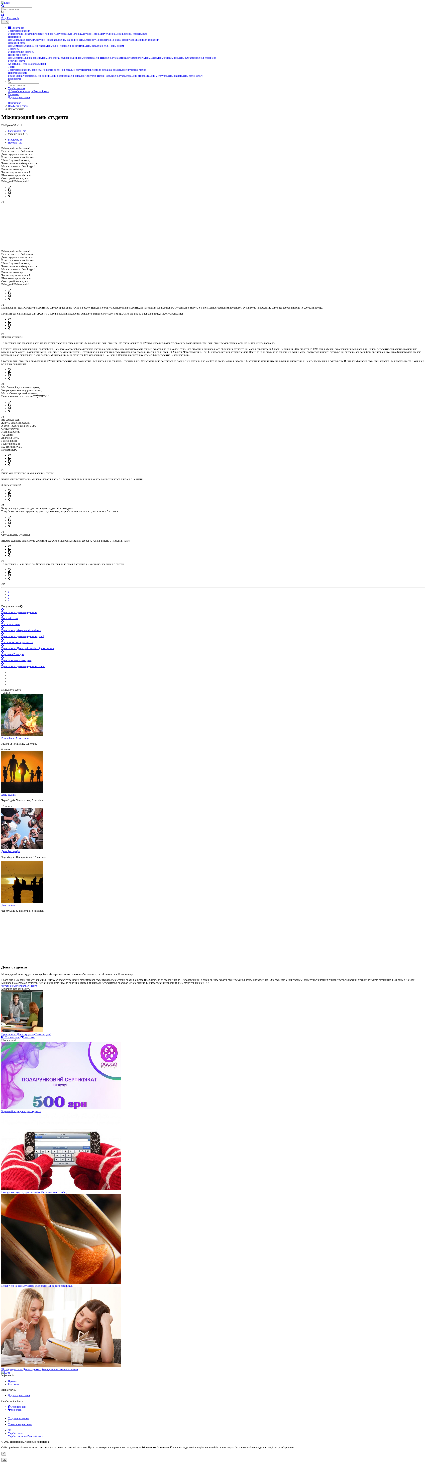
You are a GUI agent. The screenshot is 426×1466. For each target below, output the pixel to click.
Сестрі (134, 33)
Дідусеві (60, 33)
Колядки (41, 63)
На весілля (28, 39)
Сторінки (13, 94)
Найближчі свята (17, 72)
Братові (126, 33)
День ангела (15, 39)
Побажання (136, 39)
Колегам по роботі (45, 33)
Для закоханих (151, 39)
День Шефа (150, 57)
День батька (26, 45)
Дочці (118, 33)
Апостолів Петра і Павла (22, 63)
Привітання (17, 27)
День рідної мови (56, 45)
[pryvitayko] (5, 1372)
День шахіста (174, 75)
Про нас (12, 1381)
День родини (43, 75)
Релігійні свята (16, 60)
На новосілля (103, 39)
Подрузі (142, 33)
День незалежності (95, 45)
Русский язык (40, 91)
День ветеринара (206, 57)
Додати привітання (19, 97)
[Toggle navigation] (5, 22)
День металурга (158, 75)
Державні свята (16, 42)
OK (4, 1460)
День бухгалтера (187, 57)
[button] (19, 985)
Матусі (103, 33)
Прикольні (29, 33)
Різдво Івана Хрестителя (22, 75)
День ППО (100, 57)
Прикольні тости (50, 69)
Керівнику (90, 39)
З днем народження (19, 30)
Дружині (87, 33)
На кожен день (75, 39)
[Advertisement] (101, 226)
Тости (11, 66)
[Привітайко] (5, 2)
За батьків (104, 69)
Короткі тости (128, 69)
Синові (111, 33)
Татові (96, 33)
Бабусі (68, 33)
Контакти (13, 1384)
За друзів (115, 69)
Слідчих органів (32, 57)
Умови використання (20, 1424)
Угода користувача (18, 1418)
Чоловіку (77, 33)
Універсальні (15, 33)
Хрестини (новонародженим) (50, 39)
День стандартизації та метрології (125, 57)
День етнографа (140, 75)
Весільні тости (90, 69)
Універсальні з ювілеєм (21, 51)
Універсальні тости (71, 69)
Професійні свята (18, 54)
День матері (39, 45)
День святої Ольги (192, 75)
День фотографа (59, 75)
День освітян (15, 57)
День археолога (50, 57)
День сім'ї (13, 45)
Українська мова (19, 91)
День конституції (75, 45)
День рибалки (77, 75)
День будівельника (167, 57)
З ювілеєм (13, 48)
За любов (141, 69)
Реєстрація (13, 18)
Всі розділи (14, 78)
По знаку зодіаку (120, 39)
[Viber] (9, 1430)
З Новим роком (115, 45)
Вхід (3, 18)
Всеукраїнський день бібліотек (76, 57)
